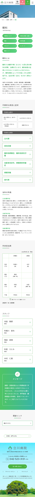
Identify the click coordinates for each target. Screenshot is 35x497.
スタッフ (6, 46)
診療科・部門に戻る (11, 436)
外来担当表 (22, 41)
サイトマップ (25, 471)
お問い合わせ (18, 466)
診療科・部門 (9, 19)
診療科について (8, 36)
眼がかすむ (7, 423)
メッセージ (22, 46)
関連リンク (7, 51)
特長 (5, 41)
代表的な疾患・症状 (24, 36)
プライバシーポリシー (10, 471)
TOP (3, 19)
